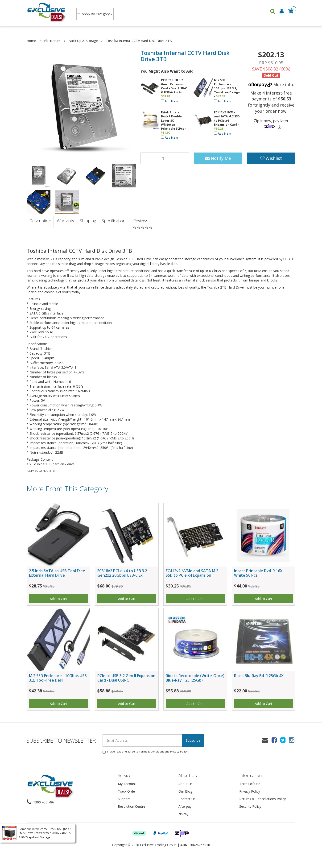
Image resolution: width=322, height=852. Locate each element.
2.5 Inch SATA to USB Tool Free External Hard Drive (57, 573)
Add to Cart (58, 598)
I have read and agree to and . (147, 751)
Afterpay (184, 806)
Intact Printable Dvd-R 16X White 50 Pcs (258, 573)
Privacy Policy (179, 751)
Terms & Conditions (151, 751)
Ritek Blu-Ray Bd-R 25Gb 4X (259, 675)
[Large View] (38, 175)
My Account (127, 784)
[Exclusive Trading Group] (47, 12)
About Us (185, 784)
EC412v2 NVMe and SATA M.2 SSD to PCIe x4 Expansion (192, 573)
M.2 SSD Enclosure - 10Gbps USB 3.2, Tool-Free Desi (58, 678)
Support (124, 799)
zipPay (183, 814)
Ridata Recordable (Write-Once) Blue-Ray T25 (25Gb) (195, 678)
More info (282, 84)
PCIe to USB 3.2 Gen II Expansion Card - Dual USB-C (126, 678)
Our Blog (185, 791)
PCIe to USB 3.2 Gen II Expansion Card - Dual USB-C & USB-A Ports (174, 86)
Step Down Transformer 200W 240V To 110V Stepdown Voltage (45, 835)
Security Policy (250, 806)
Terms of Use (249, 784)
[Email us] (265, 740)
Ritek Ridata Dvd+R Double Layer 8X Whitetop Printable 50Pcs (172, 120)
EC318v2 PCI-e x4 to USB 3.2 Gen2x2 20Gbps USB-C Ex (122, 573)
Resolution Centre (131, 806)
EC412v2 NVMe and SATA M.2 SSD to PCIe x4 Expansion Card (227, 118)
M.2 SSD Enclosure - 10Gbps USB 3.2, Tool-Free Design (227, 86)
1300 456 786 (43, 802)
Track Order (127, 791)
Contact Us (186, 799)
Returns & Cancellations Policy (262, 799)
